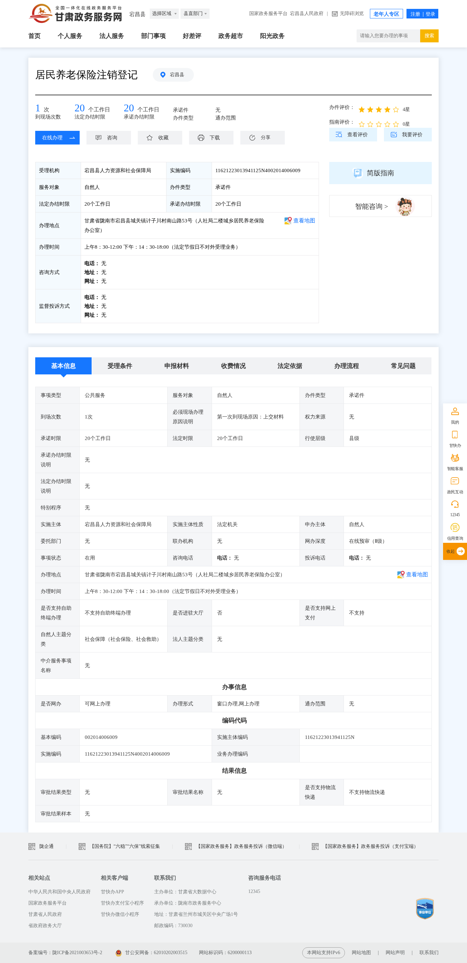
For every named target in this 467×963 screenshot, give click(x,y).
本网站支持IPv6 (323, 952)
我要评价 (412, 134)
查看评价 (357, 134)
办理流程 (346, 365)
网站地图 (361, 952)
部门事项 (153, 35)
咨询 (112, 137)
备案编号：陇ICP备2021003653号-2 (65, 952)
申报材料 (176, 365)
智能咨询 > (371, 206)
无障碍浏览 (352, 13)
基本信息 (63, 365)
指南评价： (342, 122)
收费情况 (233, 365)
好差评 (192, 35)
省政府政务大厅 (45, 925)
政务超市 (230, 35)
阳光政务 (272, 35)
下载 (215, 137)
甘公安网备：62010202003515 (156, 952)
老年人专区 (386, 14)
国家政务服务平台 (268, 13)
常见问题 (403, 365)
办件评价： (342, 107)
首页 (34, 35)
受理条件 (120, 365)
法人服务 (111, 35)
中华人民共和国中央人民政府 (59, 891)
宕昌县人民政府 (306, 13)
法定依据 (290, 365)
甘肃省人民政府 (45, 914)
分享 (265, 137)
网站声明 (395, 952)
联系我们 (429, 952)
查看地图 (304, 220)
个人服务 (70, 35)
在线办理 (52, 137)
